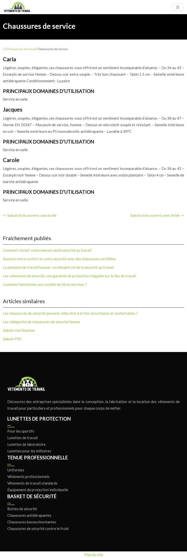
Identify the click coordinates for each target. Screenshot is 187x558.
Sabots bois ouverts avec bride (155, 215)
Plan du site (93, 554)
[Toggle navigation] (177, 7)
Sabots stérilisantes (19, 330)
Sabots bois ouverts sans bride (31, 215)
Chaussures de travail (22, 49)
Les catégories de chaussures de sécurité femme (41, 322)
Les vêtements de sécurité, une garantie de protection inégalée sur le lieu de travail (69, 276)
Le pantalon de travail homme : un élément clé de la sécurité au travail (58, 267)
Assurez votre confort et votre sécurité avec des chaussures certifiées (59, 259)
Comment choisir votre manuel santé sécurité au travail (47, 250)
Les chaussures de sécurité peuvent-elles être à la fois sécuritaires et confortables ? (70, 313)
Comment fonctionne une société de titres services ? (45, 284)
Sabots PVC (12, 339)
